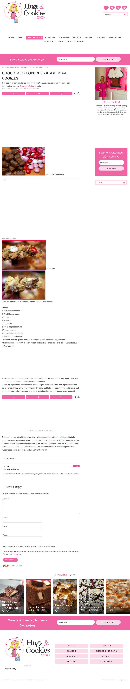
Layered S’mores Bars (116, 608)
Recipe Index (116, 680)
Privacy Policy (18, 554)
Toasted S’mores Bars (63, 606)
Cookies (106, 656)
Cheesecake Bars (106, 651)
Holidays (42, 430)
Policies (125, 680)
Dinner (71, 661)
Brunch (71, 651)
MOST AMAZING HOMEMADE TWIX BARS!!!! (11, 605)
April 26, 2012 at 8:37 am (11, 469)
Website (5, 535)
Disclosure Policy (27, 86)
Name (5, 517)
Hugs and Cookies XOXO (24, 12)
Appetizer (71, 646)
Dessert (71, 656)
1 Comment (35, 88)
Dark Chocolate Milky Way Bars (36, 608)
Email (5, 526)
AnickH (7, 467)
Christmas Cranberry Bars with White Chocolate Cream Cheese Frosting (90, 604)
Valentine (49, 430)
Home (103, 680)
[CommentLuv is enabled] (13, 566)
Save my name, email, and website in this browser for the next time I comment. (29, 546)
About (108, 680)
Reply (76, 466)
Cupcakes (106, 661)
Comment (6, 499)
